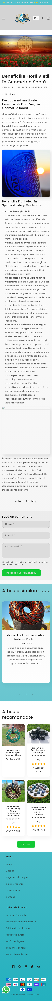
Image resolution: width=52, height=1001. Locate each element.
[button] (3, 18)
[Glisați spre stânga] (19, 694)
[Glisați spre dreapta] (32, 694)
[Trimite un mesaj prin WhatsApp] (6, 989)
